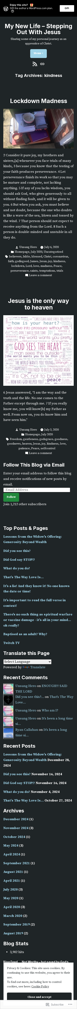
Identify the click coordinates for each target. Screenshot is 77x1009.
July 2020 (36, 252)
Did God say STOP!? (19, 560)
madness (46, 266)
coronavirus (60, 256)
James (34, 261)
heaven (27, 444)
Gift (67, 8)
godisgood (22, 261)
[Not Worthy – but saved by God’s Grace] (42, 64)
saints (34, 271)
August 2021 (13, 872)
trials (59, 271)
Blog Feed (10, 962)
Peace (58, 266)
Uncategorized (53, 252)
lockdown (17, 266)
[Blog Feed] (35, 64)
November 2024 (15, 828)
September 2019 (16, 924)
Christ (47, 256)
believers (15, 256)
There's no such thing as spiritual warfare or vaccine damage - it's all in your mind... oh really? (37, 620)
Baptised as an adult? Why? (25, 634)
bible (26, 256)
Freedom (16, 439)
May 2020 (10, 898)
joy (50, 261)
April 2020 (11, 907)
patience (24, 448)
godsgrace (46, 439)
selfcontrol (48, 448)
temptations (47, 271)
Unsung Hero (28, 247)
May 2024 (10, 845)
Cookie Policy (40, 986)
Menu (40, 53)
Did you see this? (17, 551)
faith (11, 261)
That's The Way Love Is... (23, 577)
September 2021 (16, 863)
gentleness (30, 439)
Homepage (22, 252)
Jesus (43, 261)
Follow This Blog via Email (33, 465)
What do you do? (16, 568)
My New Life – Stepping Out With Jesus (38, 29)
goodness (61, 439)
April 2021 (11, 881)
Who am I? (50, 710)
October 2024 (14, 837)
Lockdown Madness (38, 100)
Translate (37, 667)
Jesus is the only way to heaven (38, 304)
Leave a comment (40, 275)
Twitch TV (11, 643)
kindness (59, 261)
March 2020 (12, 916)
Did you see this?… (29, 697)
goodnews (14, 444)
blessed (36, 256)
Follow (11, 497)
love (36, 266)
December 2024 (15, 819)
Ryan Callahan (26, 730)
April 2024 (11, 854)
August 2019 (13, 933)
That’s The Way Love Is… (23, 800)
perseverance (19, 271)
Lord (29, 266)
